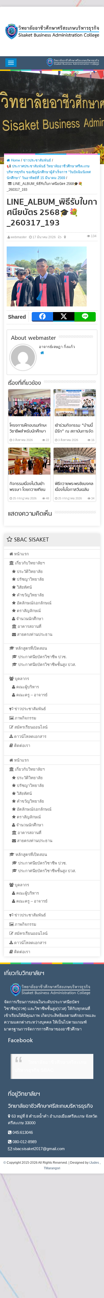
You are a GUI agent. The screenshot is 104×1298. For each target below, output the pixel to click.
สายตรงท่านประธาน (34, 634)
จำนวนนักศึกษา (29, 618)
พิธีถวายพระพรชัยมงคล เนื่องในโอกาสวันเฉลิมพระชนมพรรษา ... (74, 490)
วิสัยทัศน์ (24, 587)
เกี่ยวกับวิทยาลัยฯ (29, 563)
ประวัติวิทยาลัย (29, 571)
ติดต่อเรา (21, 745)
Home (15, 160)
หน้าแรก (21, 554)
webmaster (19, 237)
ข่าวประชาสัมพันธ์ (37, 160)
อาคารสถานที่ (29, 626)
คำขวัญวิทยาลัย (30, 595)
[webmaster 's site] (42, 352)
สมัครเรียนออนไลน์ (30, 727)
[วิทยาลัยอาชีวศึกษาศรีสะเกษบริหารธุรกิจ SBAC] (52, 31)
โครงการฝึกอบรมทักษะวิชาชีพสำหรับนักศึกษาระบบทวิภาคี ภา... (28, 431)
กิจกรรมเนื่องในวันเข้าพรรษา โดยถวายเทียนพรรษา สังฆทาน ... (27, 490)
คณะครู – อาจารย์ (31, 695)
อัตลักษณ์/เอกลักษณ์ (33, 603)
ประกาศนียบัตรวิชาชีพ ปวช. (42, 656)
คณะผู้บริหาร (27, 687)
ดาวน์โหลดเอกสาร (29, 736)
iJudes (94, 1162)
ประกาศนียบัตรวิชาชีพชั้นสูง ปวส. (46, 664)
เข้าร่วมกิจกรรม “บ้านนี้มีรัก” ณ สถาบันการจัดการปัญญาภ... (74, 431)
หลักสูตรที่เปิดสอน (30, 648)
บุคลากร (21, 678)
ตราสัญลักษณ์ (28, 610)
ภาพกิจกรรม (25, 718)
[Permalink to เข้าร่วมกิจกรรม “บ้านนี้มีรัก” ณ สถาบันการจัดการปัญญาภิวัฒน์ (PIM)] (75, 402)
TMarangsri (52, 1168)
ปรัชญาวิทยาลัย (30, 579)
